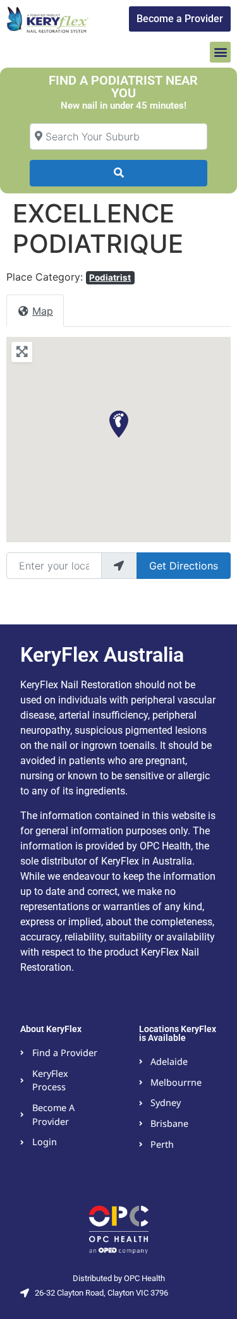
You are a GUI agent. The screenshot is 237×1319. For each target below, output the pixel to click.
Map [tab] (42, 311)
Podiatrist (110, 277)
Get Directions (183, 565)
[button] (220, 52)
